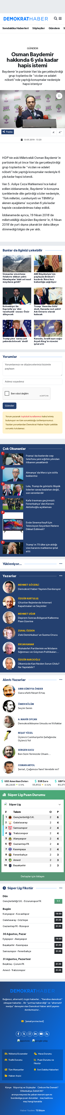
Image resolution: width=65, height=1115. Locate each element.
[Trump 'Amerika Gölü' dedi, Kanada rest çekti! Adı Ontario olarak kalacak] (48, 296)
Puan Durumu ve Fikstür (44, 1062)
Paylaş (9, 132)
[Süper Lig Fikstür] (60, 888)
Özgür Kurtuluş (28, 598)
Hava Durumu (45, 1054)
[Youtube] (41, 1034)
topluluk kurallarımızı (31, 416)
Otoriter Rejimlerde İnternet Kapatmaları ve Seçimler (35, 604)
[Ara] (55, 18)
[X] (24, 1034)
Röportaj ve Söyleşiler (24, 1087)
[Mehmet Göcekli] (9, 587)
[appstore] (23, 1041)
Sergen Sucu (26, 750)
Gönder (9, 405)
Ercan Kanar (26, 644)
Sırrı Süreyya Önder (30, 689)
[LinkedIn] (35, 1034)
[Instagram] (29, 1034)
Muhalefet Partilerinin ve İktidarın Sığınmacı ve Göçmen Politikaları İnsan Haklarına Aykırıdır (37, 650)
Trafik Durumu (15, 1060)
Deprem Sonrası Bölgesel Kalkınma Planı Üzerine (38, 620)
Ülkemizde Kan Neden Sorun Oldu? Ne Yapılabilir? (38, 665)
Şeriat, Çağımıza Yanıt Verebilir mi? (38, 769)
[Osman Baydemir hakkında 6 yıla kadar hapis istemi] (32, 109)
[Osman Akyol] (9, 767)
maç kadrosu (46, 1098)
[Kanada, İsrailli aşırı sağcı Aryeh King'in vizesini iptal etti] (48, 328)
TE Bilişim (40, 1110)
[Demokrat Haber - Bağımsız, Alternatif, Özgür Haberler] (25, 19)
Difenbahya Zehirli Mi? (31, 1091)
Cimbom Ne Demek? (48, 1087)
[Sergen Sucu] (9, 752)
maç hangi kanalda (32, 1101)
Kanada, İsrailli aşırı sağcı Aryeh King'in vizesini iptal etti (48, 341)
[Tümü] (60, 564)
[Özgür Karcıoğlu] (9, 663)
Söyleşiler (38, 28)
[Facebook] (18, 1034)
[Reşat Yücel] (9, 736)
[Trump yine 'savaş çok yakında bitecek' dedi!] (17, 328)
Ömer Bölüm (26, 704)
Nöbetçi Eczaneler (18, 1054)
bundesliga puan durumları (24, 1098)
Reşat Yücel (25, 733)
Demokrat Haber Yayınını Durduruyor (39, 589)
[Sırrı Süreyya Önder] (9, 691)
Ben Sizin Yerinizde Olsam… (34, 754)
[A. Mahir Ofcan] (9, 721)
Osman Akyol (26, 765)
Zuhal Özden (26, 631)
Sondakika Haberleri (15, 28)
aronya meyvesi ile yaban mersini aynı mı (32, 1094)
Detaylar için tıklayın (32, 876)
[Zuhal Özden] (9, 632)
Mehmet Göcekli (28, 585)
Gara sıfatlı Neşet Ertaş (31, 693)
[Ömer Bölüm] (9, 706)
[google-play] (40, 1041)
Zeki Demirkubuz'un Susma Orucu (38, 635)
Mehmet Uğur (26, 614)
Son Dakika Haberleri (48, 1070)
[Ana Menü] (60, 18)
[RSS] (46, 1034)
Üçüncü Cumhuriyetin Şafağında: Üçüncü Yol (37, 739)
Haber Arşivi (15, 1076)
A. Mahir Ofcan (27, 719)
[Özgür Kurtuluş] (9, 602)
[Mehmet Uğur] (9, 617)
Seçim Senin (25, 708)
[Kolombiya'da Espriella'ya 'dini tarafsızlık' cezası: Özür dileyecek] (17, 296)
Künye (8, 1087)
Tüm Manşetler (16, 1070)
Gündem (54, 28)
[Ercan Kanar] (9, 648)
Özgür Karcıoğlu (29, 660)
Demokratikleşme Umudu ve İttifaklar (40, 723)
